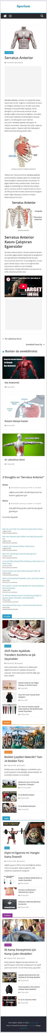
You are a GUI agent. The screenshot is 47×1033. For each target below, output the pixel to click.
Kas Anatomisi (12, 382)
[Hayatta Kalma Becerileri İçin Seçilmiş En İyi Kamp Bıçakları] (9, 977)
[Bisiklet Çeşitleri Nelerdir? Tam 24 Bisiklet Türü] (23, 737)
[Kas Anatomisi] (23, 358)
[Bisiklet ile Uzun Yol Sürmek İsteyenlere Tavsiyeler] (9, 785)
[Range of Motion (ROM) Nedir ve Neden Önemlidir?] (9, 880)
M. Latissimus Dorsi (13, 339)
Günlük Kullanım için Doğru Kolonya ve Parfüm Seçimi (28, 684)
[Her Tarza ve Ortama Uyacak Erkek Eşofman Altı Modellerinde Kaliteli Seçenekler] (9, 710)
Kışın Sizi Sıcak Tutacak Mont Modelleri (29, 696)
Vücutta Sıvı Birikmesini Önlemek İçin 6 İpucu (27, 891)
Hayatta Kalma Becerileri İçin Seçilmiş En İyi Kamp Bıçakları (29, 976)
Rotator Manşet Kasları (16, 421)
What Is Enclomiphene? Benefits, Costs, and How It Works (23, 578)
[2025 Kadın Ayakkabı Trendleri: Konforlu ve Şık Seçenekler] (23, 631)
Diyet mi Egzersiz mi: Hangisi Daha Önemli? (21, 854)
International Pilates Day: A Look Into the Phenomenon (22, 605)
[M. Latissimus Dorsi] (23, 435)
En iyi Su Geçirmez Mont (27, 1000)
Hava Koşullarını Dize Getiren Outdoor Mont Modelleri (29, 988)
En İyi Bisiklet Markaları (27, 806)
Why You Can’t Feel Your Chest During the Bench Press (22, 529)
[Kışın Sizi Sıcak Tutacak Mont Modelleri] (9, 697)
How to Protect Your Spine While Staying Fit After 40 (21, 571)
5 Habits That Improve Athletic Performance (18, 546)
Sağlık (7, 848)
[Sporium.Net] (5, 16)
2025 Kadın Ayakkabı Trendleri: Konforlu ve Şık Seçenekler (19, 655)
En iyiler (7, 646)
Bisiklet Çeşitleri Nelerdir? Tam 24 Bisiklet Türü (23, 759)
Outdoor (8, 945)
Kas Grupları (9, 52)
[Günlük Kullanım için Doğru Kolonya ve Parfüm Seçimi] (9, 685)
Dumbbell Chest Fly (34, 344)
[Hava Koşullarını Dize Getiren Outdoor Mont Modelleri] (9, 989)
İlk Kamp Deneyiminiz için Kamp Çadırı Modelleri (20, 951)
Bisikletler (8, 752)
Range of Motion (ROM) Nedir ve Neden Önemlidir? (30, 879)
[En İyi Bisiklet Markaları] (9, 808)
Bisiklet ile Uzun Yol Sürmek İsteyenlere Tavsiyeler (28, 783)
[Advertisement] (23, 81)
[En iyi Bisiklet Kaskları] (9, 797)
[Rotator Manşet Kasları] (23, 396)
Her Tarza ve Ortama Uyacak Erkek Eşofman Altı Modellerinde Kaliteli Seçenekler (30, 709)
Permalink (38, 488)
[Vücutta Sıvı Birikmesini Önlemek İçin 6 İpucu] (9, 892)
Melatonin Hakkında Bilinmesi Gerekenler (29, 903)
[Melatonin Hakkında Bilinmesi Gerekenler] (9, 904)
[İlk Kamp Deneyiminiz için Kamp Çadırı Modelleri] (23, 930)
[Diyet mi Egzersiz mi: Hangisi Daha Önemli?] (23, 833)
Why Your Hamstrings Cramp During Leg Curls (19, 554)
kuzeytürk (20, 62)
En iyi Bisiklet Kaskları (26, 795)
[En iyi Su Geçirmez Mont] (9, 1001)
